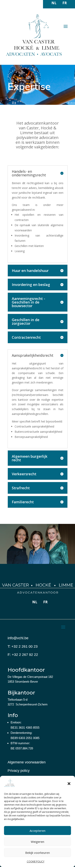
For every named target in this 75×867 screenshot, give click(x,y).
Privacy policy (19, 771)
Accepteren (37, 831)
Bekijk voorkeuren (37, 853)
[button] (69, 784)
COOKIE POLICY (35, 861)
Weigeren (37, 842)
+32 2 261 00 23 (24, 646)
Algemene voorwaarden (27, 762)
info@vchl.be (18, 638)
